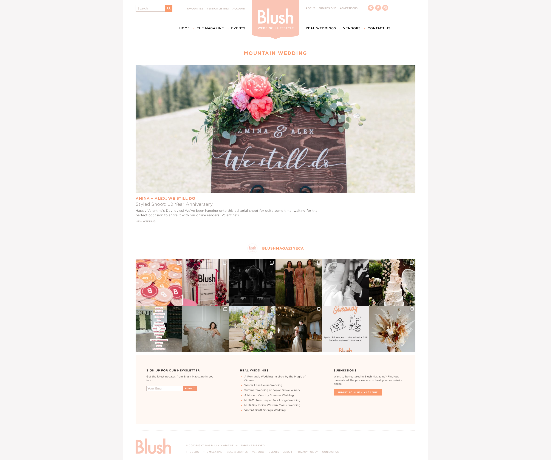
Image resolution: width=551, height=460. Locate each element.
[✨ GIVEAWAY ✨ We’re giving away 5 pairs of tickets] (345, 329)
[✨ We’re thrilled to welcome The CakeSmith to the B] (392, 282)
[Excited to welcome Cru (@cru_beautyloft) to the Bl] (205, 329)
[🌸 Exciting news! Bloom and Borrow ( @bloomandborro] (252, 329)
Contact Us (379, 28)
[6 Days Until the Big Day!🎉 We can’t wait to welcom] (159, 329)
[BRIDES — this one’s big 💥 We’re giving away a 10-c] (252, 282)
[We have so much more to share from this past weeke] (159, 282)
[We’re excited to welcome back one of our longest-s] (299, 329)
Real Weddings (321, 28)
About (310, 8)
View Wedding (146, 221)
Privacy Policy (307, 452)
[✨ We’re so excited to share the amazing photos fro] (205, 282)
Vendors (352, 28)
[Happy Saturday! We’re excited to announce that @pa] (392, 329)
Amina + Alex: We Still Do (165, 198)
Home (184, 28)
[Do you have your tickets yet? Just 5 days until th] (345, 282)
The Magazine (210, 28)
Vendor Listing (218, 8)
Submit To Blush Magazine (357, 392)
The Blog (192, 452)
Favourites (195, 8)
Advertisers (349, 8)
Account (238, 8)
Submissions (327, 8)
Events (238, 28)
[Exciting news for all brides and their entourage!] (299, 282)
